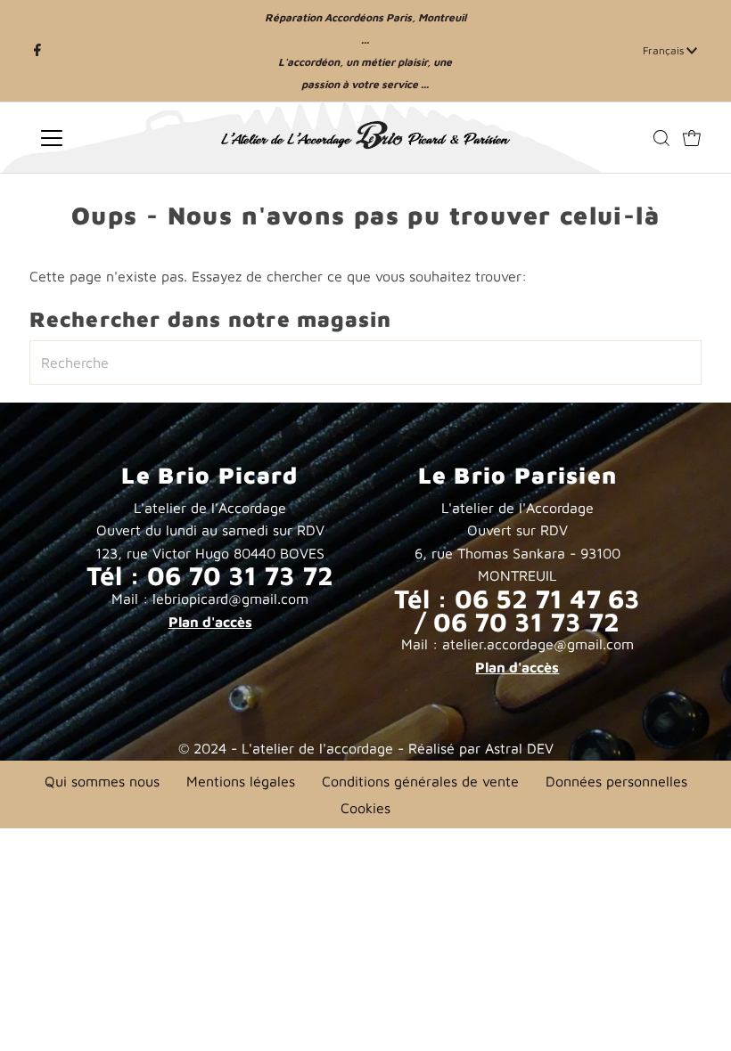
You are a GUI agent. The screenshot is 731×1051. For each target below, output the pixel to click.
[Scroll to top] (695, 1015)
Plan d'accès (210, 622)
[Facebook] (37, 50)
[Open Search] (661, 138)
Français (664, 50)
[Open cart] (692, 138)
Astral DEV (519, 748)
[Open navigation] (109, 138)
